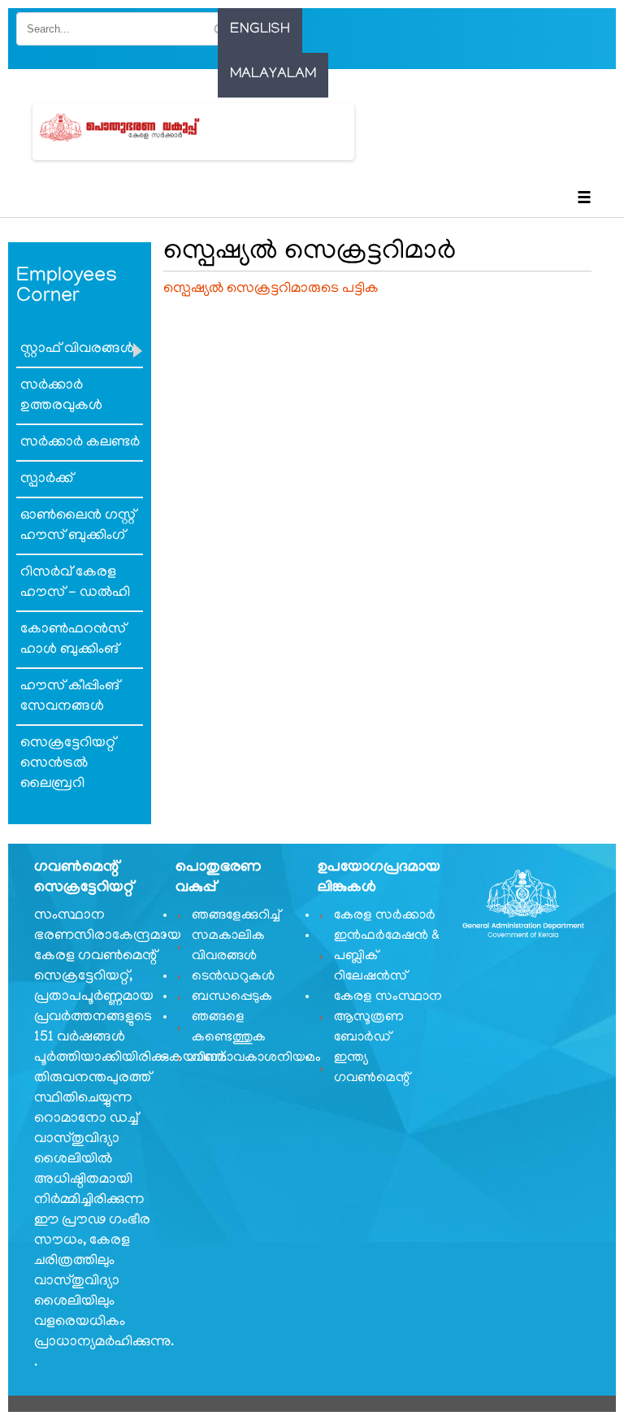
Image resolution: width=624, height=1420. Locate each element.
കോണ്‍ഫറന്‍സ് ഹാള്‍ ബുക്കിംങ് (73, 640)
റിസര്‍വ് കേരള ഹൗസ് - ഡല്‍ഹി (75, 583)
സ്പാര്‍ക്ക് (46, 479)
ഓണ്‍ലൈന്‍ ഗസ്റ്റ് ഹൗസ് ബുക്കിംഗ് (78, 526)
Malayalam (273, 75)
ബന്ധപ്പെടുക (232, 997)
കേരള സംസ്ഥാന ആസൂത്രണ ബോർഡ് (388, 1017)
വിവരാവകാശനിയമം (247, 1058)
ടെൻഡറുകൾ (233, 977)
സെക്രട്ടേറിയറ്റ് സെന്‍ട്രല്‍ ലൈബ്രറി (67, 764)
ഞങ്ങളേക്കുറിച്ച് (236, 916)
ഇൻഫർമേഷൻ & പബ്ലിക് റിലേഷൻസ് (387, 956)
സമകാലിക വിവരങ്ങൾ (228, 946)
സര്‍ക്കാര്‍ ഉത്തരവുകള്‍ (61, 396)
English (260, 30)
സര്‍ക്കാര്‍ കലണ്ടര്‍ (80, 443)
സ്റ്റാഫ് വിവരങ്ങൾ (77, 349)
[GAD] (138, 127)
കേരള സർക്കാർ (385, 916)
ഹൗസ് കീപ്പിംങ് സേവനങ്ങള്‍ (69, 697)
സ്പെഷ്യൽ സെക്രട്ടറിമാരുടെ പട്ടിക (271, 289)
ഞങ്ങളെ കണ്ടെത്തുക (229, 1027)
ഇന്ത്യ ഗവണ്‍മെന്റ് (372, 1068)
